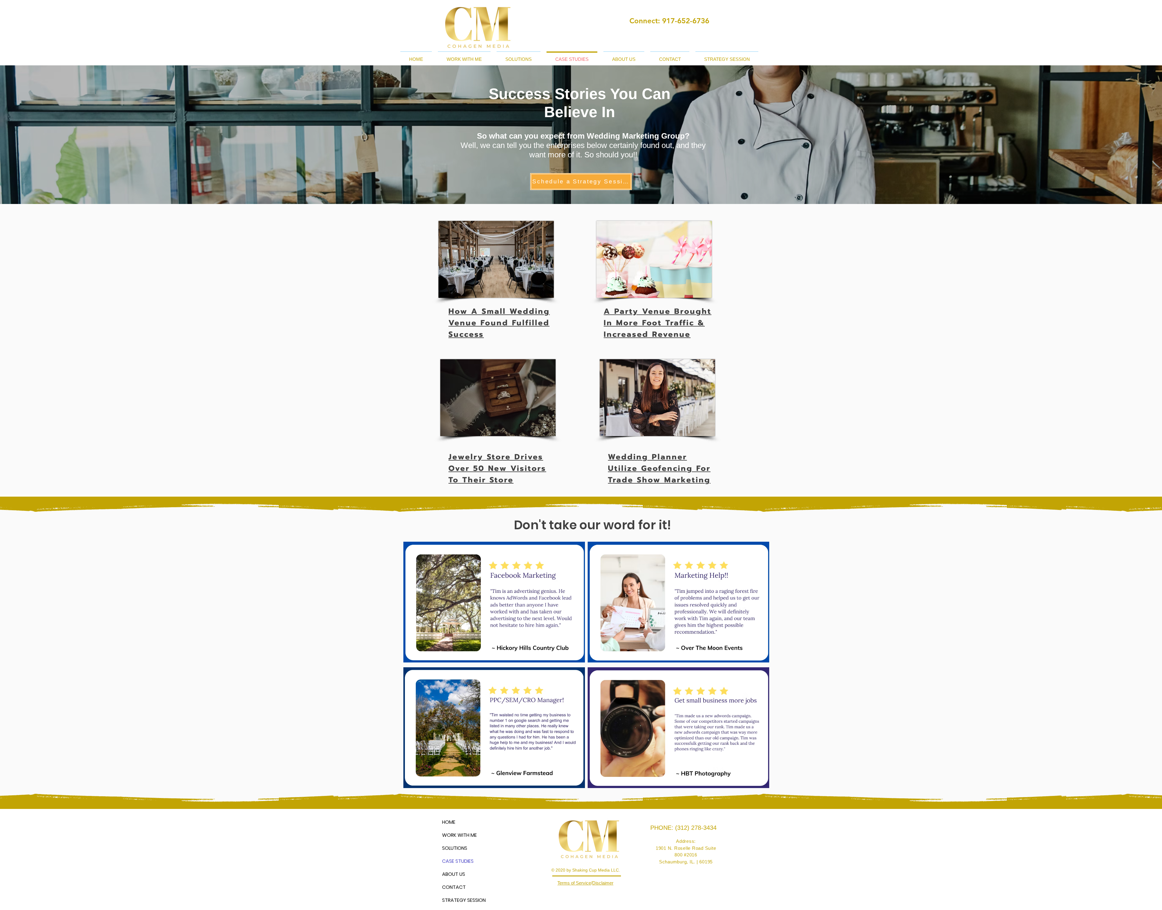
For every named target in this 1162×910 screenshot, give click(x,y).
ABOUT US (453, 874)
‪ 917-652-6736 (684, 20)
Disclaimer (602, 882)
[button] (464, 56)
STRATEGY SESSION (463, 900)
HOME (448, 822)
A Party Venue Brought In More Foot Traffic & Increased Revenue (657, 323)
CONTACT (454, 887)
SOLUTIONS (454, 848)
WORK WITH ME (459, 835)
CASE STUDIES (458, 861)
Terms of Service (574, 882)
